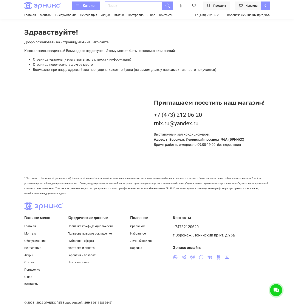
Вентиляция (88, 15)
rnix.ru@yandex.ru (176, 123)
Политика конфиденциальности (90, 226)
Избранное (138, 233)
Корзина (136, 248)
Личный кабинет (142, 241)
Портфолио (136, 15)
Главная (30, 15)
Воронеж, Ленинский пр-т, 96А (248, 15)
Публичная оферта (81, 241)
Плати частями (78, 262)
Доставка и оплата (81, 248)
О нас (151, 15)
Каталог (89, 6)
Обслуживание (65, 15)
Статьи (119, 15)
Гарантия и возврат (82, 255)
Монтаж (45, 15)
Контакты (166, 15)
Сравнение (137, 226)
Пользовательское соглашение (90, 233)
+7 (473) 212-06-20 (207, 15)
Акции (105, 15)
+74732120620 (186, 227)
